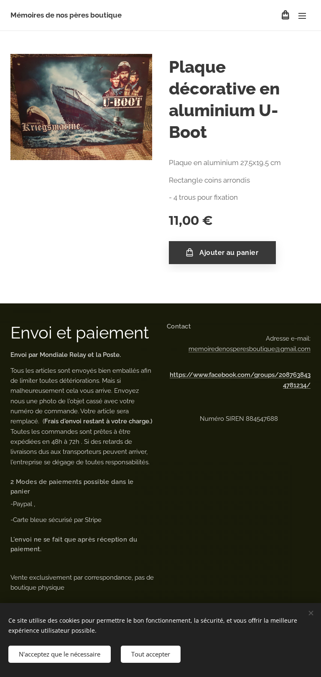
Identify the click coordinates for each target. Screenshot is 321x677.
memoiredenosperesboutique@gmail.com (250, 349)
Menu (302, 15)
